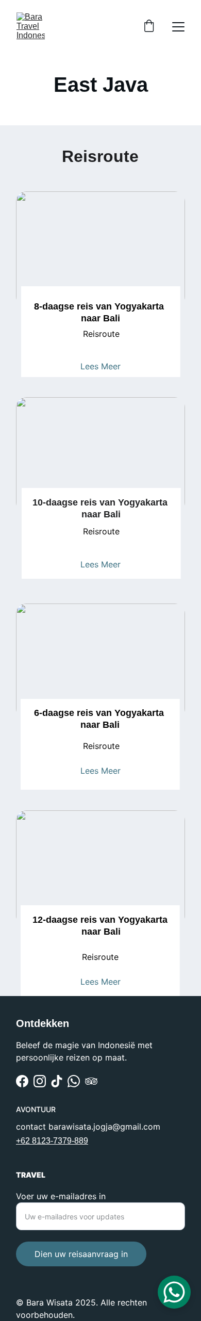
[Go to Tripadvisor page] (91, 1081)
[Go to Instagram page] (40, 1081)
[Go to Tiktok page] (57, 1081)
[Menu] (178, 26)
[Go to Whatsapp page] (74, 1081)
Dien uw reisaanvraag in (81, 1254)
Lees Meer (100, 366)
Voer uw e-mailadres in (61, 1196)
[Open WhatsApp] (174, 1292)
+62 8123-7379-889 (52, 1140)
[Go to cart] (149, 27)
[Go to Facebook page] (22, 1081)
